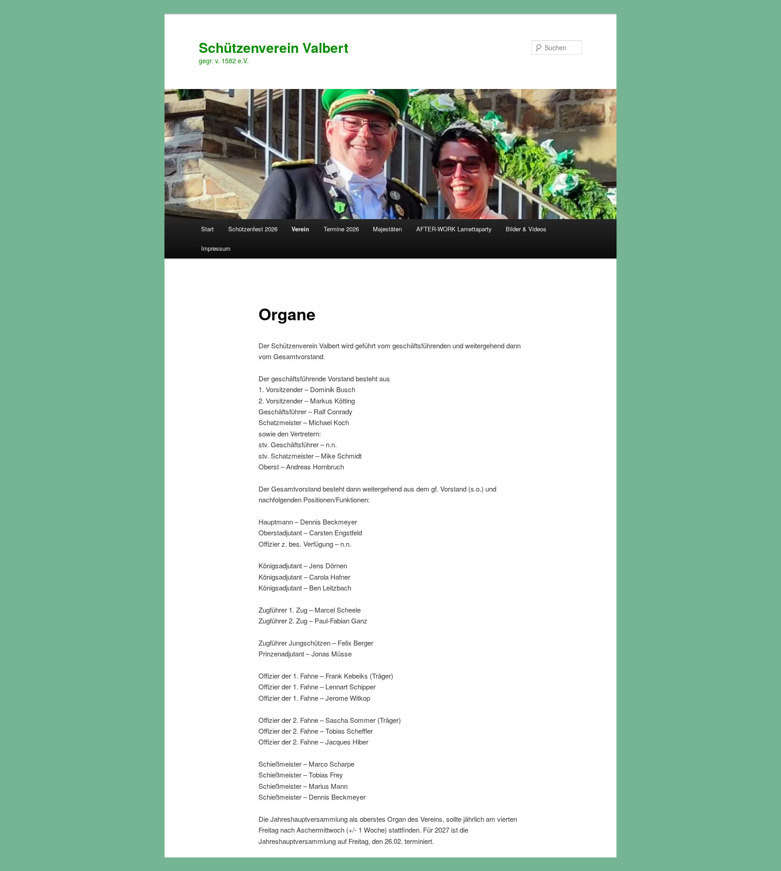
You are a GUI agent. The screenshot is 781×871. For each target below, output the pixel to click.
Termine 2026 (341, 229)
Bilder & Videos (526, 229)
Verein (300, 229)
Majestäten (387, 229)
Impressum (216, 248)
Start (207, 229)
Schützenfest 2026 (253, 229)
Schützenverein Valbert (273, 47)
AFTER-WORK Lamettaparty (454, 229)
